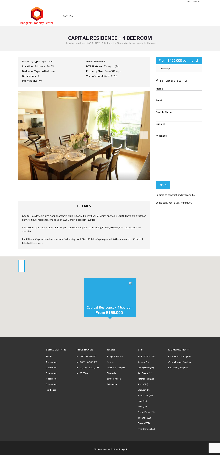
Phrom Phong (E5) (146, 412)
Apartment (47, 61)
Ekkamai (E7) (144, 423)
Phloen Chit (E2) (145, 395)
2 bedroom (51, 367)
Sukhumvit (100, 61)
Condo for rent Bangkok (179, 362)
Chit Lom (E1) (144, 390)
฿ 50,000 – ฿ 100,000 (87, 362)
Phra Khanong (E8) (146, 429)
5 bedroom (51, 384)
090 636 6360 (194, 1)
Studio (49, 356)
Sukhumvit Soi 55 (44, 66)
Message (161, 135)
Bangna (110, 362)
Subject (160, 123)
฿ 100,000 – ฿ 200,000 (88, 367)
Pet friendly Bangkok (178, 367)
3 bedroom (51, 373)
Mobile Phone (164, 112)
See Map (165, 68)
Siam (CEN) (143, 384)
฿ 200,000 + (82, 373)
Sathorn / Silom (114, 378)
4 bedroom (51, 378)
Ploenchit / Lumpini (116, 367)
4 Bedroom (48, 71)
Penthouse (51, 390)
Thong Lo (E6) (112, 66)
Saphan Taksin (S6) (146, 356)
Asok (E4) (142, 406)
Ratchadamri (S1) (146, 378)
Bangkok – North (115, 356)
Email (159, 100)
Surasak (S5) (143, 362)
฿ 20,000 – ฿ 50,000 (86, 356)
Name (159, 88)
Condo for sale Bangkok (179, 356)
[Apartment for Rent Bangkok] (36, 16)
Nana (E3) (142, 401)
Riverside (111, 373)
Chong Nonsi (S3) (146, 367)
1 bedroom (51, 362)
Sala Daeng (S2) (145, 373)
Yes (40, 80)
